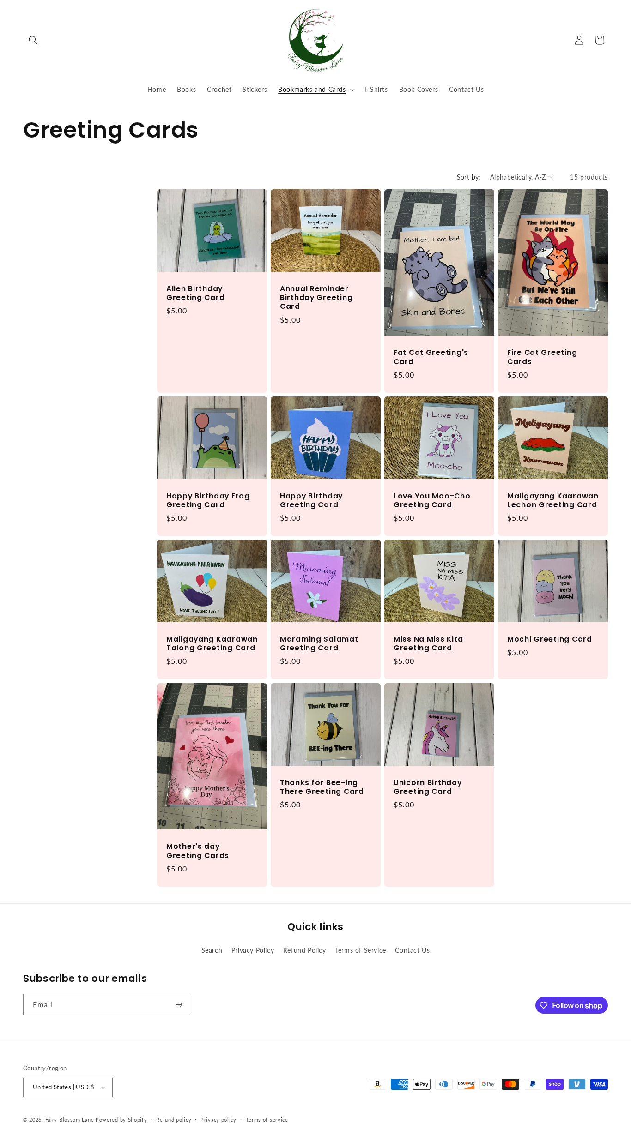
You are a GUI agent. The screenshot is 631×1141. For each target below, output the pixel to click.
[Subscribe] (179, 1004)
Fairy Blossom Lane (69, 1120)
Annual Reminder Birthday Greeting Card (316, 297)
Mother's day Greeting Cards (197, 851)
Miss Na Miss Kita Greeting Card (428, 644)
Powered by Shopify (121, 1120)
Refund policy (173, 1120)
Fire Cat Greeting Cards (542, 357)
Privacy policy (218, 1120)
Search (212, 950)
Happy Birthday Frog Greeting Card (208, 500)
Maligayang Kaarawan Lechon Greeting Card (553, 500)
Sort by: (469, 177)
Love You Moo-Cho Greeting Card (432, 500)
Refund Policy (304, 950)
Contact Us (412, 950)
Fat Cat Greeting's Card (431, 357)
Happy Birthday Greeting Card (311, 500)
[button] (33, 40)
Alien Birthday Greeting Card (195, 293)
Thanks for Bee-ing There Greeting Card (322, 787)
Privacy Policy (252, 950)
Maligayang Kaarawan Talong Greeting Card (212, 644)
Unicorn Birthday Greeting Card (428, 787)
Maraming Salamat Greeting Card (319, 644)
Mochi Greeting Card (549, 639)
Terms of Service (360, 950)
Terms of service (267, 1120)
